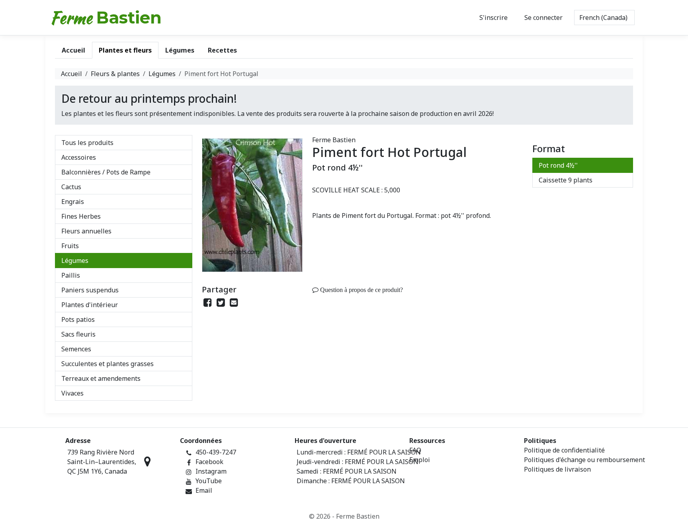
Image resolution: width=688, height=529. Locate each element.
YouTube (208, 480)
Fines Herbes (81, 216)
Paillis (70, 275)
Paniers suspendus (90, 290)
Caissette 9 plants (565, 180)
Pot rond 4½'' (558, 165)
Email (203, 490)
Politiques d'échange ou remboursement (584, 459)
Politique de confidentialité (564, 450)
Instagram (211, 471)
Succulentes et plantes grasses (107, 363)
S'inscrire (493, 17)
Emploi (419, 459)
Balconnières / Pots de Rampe (105, 172)
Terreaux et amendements (101, 378)
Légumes (162, 73)
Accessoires (78, 157)
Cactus (71, 186)
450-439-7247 (215, 452)
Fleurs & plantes (115, 73)
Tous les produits (87, 142)
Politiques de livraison (557, 469)
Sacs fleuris (78, 334)
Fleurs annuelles (86, 231)
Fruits (70, 245)
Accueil (71, 73)
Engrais (72, 201)
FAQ (415, 450)
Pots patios (78, 319)
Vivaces (72, 393)
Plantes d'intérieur (89, 304)
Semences (76, 349)
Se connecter (543, 17)
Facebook (209, 461)
